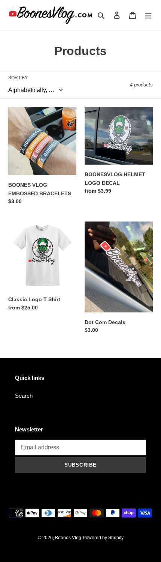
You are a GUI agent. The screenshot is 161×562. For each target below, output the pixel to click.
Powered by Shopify (103, 537)
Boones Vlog (68, 537)
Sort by (18, 77)
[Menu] (148, 15)
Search (24, 396)
